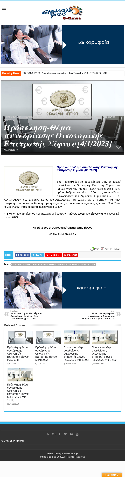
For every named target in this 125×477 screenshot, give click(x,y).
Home (7, 116)
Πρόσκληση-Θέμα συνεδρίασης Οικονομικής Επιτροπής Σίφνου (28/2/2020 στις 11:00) (76, 353)
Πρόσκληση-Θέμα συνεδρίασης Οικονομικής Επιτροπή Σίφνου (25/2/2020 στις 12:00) (104, 353)
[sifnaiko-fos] (62, 12)
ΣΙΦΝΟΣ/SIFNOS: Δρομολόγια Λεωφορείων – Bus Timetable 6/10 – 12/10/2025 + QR (64, 73)
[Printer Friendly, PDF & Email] (105, 248)
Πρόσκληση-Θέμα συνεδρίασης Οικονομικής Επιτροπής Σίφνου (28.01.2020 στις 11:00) (54, 264)
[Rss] (47, 434)
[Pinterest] (71, 434)
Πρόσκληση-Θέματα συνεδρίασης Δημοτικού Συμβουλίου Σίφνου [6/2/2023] (98, 315)
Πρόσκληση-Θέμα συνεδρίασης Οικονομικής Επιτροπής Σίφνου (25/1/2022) (46, 353)
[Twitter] (65, 434)
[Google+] (53, 434)
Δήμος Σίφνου (34, 116)
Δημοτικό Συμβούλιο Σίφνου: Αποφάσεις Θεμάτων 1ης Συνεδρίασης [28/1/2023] (26, 315)
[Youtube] (77, 434)
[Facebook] (59, 434)
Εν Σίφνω (18, 116)
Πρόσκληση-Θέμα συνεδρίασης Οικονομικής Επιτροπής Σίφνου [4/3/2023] (18, 353)
